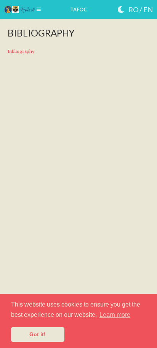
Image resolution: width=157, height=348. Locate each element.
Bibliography (21, 51)
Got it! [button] (37, 334)
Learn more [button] (114, 314)
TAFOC (78, 9)
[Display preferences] (120, 9)
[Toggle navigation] (39, 9)
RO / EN (140, 9)
